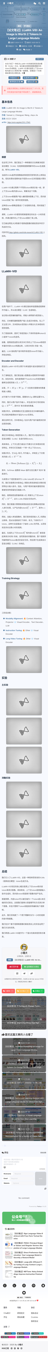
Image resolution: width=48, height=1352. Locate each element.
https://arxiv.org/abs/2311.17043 (19, 125)
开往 (5, 1319)
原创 (9, 962)
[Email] (24, 1295)
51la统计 (7, 1315)
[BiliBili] (24, 1288)
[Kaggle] (14, 1288)
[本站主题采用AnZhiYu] (23, 1336)
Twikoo (39, 1209)
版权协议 (34, 1323)
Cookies (34, 1319)
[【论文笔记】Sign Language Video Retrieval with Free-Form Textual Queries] (9, 1238)
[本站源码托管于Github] (23, 1340)
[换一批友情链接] (9, 1329)
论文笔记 (23, 993)
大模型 (9, 993)
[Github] (33, 1288)
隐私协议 (34, 1315)
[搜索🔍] (40, 3)
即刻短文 (20, 1315)
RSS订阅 (5, 1351)
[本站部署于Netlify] (37, 1336)
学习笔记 (27, 26)
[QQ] (43, 1288)
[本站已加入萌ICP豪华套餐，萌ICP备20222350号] (8, 1340)
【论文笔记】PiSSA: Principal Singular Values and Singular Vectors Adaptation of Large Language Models (28, 1247)
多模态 (38, 993)
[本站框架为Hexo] (10, 1336)
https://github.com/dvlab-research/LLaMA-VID (26, 235)
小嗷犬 (30, 984)
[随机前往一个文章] (35, 3)
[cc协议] (17, 1351)
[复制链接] (31, 976)
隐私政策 (43, 1155)
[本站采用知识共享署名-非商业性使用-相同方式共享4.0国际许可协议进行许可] (38, 1340)
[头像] (24, 949)
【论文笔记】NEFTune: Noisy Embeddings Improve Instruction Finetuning (28, 1276)
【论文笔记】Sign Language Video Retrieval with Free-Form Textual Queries (28, 1238)
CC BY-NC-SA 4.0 (33, 981)
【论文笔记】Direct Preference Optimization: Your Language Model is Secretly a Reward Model (28, 1257)
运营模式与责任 (32, 969)
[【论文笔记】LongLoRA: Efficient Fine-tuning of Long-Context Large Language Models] (9, 1266)
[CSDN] (5, 1288)
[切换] (44, 3)
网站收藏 (20, 1319)
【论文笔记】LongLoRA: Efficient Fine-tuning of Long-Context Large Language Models (28, 1266)
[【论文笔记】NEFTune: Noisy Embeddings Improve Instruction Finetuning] (9, 1276)
